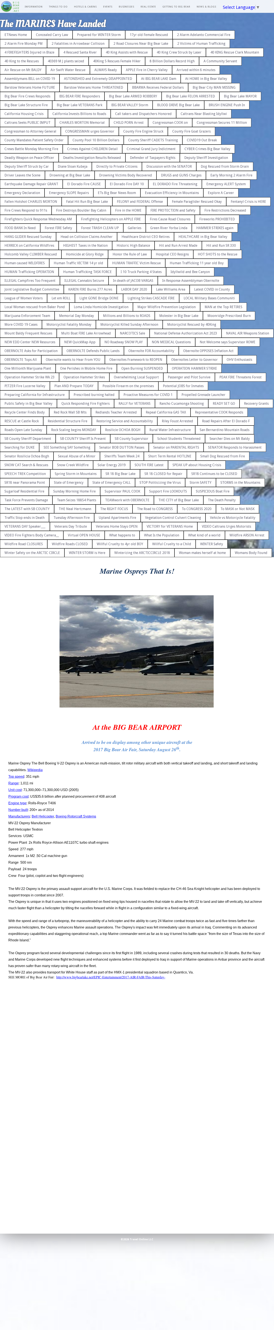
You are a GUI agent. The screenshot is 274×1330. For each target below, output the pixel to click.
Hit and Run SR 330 (221, 245)
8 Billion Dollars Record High (172, 61)
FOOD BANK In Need (20, 228)
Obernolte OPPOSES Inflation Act (208, 351)
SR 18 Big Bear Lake (121, 474)
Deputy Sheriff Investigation (206, 158)
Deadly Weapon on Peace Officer (29, 158)
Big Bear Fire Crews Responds (27, 96)
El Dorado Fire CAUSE (84, 184)
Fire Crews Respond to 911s (25, 210)
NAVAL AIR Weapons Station (247, 333)
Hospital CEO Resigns (172, 254)
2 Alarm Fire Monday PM (23, 44)
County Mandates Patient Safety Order (34, 140)
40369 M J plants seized (66, 61)
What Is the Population (161, 535)
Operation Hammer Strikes (84, 377)
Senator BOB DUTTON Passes (121, 447)
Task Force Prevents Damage (26, 500)
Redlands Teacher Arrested (116, 412)
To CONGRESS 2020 (196, 509)
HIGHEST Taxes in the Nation (85, 245)
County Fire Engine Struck (143, 131)
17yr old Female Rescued (149, 35)
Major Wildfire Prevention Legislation (166, 307)
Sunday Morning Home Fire (74, 491)
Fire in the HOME (128, 210)
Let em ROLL (61, 298)
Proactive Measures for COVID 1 (148, 395)
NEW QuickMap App (79, 342)
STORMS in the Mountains (240, 483)
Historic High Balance (133, 245)
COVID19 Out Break (202, 140)
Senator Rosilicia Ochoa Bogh (26, 456)
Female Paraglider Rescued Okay (197, 202)
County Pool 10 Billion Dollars (96, 140)
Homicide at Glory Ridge (85, 254)
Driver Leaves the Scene (22, 175)
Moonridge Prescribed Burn (229, 316)
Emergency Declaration (22, 193)
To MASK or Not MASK (237, 509)
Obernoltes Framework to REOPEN (135, 360)
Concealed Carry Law (52, 35)
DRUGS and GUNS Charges (181, 175)
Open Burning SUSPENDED (142, 368)
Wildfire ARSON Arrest (246, 535)
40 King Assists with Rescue (127, 52)
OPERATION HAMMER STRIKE (194, 368)
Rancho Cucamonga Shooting (181, 404)
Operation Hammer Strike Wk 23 (29, 377)
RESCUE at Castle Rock (21, 421)
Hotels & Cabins (85, 6)
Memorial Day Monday (76, 316)
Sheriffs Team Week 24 (121, 456)
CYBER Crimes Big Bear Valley (207, 149)
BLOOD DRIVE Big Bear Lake (178, 105)
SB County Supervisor (131, 439)
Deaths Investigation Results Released (92, 158)
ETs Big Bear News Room (117, 193)
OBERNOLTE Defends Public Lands (93, 351)
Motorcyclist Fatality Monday (68, 324)
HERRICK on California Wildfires (29, 245)
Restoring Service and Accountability (124, 421)
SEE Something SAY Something (67, 447)
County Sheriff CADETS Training (153, 140)
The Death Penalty (222, 500)
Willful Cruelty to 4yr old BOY (120, 544)
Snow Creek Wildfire (73, 465)
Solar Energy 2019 (112, 465)
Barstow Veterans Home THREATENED (93, 87)
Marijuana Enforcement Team (27, 316)
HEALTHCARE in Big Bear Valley (203, 237)
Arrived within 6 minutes (196, 70)
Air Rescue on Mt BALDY (23, 70)
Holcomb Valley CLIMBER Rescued (30, 254)
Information (34, 6)
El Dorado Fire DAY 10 (127, 184)
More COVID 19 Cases (20, 324)
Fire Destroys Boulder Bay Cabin (81, 210)
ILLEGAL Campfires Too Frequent (29, 281)
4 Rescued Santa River (80, 52)
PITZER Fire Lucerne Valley (24, 386)
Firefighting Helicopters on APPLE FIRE (111, 219)
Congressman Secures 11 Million (222, 123)
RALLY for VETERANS (134, 404)
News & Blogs (206, 6)
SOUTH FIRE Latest (149, 465)
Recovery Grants (256, 404)
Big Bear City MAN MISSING (214, 87)
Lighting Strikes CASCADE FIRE (151, 298)
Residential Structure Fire (67, 421)
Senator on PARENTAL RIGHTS (176, 447)
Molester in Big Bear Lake (178, 316)
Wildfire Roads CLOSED (70, 544)
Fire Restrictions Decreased (225, 210)
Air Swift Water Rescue (68, 70)
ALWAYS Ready (105, 70)
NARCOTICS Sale (132, 333)
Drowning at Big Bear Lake (69, 175)
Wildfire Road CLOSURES (23, 544)
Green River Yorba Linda (168, 228)
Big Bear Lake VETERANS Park (79, 105)
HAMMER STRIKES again (214, 228)
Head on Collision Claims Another (87, 237)
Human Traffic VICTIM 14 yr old (78, 263)
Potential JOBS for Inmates (183, 386)
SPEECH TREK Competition (25, 474)
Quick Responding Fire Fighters (85, 404)
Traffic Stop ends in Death (24, 518)
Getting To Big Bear (176, 6)
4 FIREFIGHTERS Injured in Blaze (29, 52)
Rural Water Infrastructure (170, 430)
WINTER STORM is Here (87, 553)
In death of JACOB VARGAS (133, 281)
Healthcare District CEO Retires (146, 237)
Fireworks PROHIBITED (217, 219)
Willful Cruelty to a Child (171, 544)
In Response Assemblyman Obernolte (190, 281)
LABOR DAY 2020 (134, 289)
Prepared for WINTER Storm (99, 35)
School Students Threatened (179, 439)
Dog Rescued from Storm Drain (225, 166)
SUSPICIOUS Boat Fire (212, 491)
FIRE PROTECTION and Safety (172, 210)
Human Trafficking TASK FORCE (87, 272)
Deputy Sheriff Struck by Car (26, 166)
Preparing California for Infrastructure (34, 395)
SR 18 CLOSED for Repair (163, 474)
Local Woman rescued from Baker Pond (34, 307)
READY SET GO (224, 404)
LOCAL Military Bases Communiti (209, 298)
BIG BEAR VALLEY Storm (129, 105)
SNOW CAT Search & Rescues (26, 465)
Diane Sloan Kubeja (72, 166)
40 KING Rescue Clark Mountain (234, 52)
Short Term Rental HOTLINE (169, 456)
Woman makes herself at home (202, 553)
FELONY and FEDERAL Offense (140, 202)
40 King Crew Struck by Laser (179, 52)
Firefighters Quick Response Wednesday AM (38, 219)
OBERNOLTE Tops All (20, 360)
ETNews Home (15, 35)
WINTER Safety (211, 544)
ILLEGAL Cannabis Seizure (84, 281)
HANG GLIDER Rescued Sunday (28, 237)
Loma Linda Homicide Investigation (101, 307)
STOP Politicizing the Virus (160, 483)
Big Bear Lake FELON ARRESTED (190, 96)
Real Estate (148, 6)
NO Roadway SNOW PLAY (123, 342)
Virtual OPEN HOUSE (84, 535)
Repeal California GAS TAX (166, 412)
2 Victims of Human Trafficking (201, 44)
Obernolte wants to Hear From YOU (73, 360)
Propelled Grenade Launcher (203, 395)
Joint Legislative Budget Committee (31, 289)
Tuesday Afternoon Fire (72, 518)
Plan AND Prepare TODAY (74, 386)
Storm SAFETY (200, 483)
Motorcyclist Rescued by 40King (191, 324)
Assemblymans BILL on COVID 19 (29, 79)
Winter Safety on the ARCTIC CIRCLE (32, 553)
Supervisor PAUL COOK (122, 491)
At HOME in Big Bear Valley (206, 79)
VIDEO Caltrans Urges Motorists (226, 526)
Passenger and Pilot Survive (189, 377)
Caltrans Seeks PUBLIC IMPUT (27, 123)
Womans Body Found (251, 553)
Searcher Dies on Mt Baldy (230, 439)
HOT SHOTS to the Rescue (217, 254)
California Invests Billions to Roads (79, 114)
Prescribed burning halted (94, 395)
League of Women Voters (23, 298)
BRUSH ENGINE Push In (227, 105)
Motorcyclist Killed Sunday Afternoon (129, 324)
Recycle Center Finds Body (24, 412)
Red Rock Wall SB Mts (70, 412)
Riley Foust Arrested (177, 421)
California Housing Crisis (23, 114)
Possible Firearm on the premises (128, 386)
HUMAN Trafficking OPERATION (29, 272)
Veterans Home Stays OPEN (117, 526)
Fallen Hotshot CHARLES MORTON (30, 202)
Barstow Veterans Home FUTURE (29, 87)
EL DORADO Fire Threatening (175, 184)
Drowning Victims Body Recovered (125, 175)
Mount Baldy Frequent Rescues (28, 333)
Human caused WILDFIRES (24, 263)
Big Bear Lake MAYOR (240, 96)
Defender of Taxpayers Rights (152, 158)
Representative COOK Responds (219, 412)
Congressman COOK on (170, 123)
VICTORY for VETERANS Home (170, 526)
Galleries (134, 228)
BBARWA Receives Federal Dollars (158, 87)
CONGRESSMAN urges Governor (89, 131)
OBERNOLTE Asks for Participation (31, 351)
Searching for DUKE (19, 447)
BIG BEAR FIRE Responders (79, 96)
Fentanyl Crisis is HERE (248, 202)
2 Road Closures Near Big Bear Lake (140, 44)
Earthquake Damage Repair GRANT (31, 184)
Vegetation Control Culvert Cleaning (173, 518)
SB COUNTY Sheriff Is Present (83, 439)
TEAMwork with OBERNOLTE (127, 500)
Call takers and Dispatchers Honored (143, 114)
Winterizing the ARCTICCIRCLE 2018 (142, 553)
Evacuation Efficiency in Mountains (172, 193)
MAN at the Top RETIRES (223, 307)
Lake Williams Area (170, 289)
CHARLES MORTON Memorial (82, 123)
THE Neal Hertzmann (75, 509)
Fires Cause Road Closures (170, 219)
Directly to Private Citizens (116, 166)
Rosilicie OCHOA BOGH (122, 430)
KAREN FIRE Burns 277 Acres (90, 289)
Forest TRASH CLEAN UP (100, 228)
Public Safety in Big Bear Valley (28, 404)
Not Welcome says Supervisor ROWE (227, 342)
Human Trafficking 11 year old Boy (197, 263)
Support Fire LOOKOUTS (168, 491)
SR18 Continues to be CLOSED (214, 474)
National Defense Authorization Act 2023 (185, 333)
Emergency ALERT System (226, 184)
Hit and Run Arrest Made (178, 245)
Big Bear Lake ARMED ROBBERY (133, 96)
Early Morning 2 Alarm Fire (231, 175)
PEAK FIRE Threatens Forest (240, 377)
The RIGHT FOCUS (114, 509)
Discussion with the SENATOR (169, 166)
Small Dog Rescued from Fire (222, 456)
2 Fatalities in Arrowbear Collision (78, 44)
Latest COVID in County (212, 289)
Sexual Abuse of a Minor (76, 456)
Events (107, 6)
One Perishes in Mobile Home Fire (86, 368)
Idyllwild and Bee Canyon (190, 272)
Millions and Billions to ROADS (126, 316)
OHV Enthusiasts (239, 360)
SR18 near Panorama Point (24, 483)
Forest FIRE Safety (58, 228)
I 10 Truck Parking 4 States (141, 272)
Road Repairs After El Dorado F (226, 421)
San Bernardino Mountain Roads (224, 430)
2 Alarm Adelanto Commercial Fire (203, 35)
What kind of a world (204, 535)
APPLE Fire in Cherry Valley (147, 70)
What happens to (122, 535)
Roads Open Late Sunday (23, 430)
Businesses (126, 6)
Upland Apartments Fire (117, 518)
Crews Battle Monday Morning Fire (31, 149)
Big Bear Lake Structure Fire (26, 105)
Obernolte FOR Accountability (151, 351)
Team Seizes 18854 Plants (76, 500)
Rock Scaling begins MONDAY (73, 430)
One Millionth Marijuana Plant (27, 368)
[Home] (6, 7)
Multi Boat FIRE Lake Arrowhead (86, 333)
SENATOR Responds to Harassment (235, 447)
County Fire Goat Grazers (191, 131)
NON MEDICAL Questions (171, 342)
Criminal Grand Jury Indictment (151, 149)
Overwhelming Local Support (136, 377)
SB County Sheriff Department (27, 439)
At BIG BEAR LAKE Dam (158, 79)
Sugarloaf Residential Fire (24, 491)
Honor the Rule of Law (130, 254)
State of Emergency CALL (111, 483)
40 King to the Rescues (21, 61)
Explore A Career (221, 193)
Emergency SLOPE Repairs (69, 193)
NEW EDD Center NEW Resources (29, 342)
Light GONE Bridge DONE (99, 298)
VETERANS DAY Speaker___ (24, 526)
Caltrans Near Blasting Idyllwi (204, 114)
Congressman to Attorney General (30, 131)
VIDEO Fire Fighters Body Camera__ (31, 535)
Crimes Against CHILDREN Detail (92, 149)
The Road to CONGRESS (155, 509)
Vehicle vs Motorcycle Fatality (232, 518)
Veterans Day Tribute (70, 526)
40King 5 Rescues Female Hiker (117, 61)
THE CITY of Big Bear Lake (178, 500)
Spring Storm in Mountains (76, 474)
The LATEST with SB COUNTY (27, 509)
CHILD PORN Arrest (129, 123)
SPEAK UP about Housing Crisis (197, 465)
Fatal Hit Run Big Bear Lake (87, 202)
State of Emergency (68, 483)
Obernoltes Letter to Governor (194, 360)
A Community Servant (220, 61)
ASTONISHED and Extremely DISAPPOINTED (98, 79)
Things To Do (58, 6)
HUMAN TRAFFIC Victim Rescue (136, 263)
